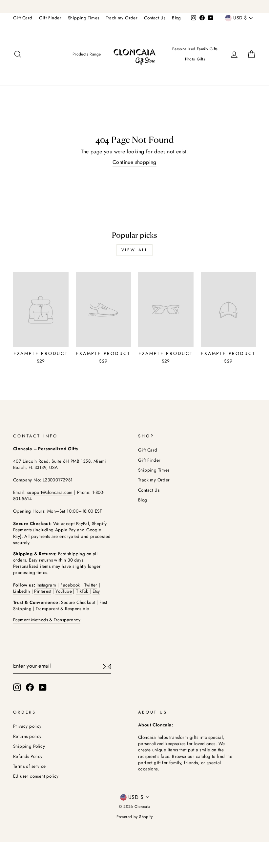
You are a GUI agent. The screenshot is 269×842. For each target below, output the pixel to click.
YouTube (63, 591)
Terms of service (29, 766)
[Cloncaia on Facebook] (30, 687)
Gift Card (22, 17)
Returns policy (27, 736)
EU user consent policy (36, 776)
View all (134, 250)
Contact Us (154, 17)
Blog (176, 17)
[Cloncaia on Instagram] (17, 687)
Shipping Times (83, 17)
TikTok (83, 591)
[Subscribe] (107, 666)
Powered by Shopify (134, 817)
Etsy (96, 591)
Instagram (46, 585)
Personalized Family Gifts (195, 49)
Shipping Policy (29, 746)
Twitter (90, 585)
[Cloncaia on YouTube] (43, 687)
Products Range (86, 54)
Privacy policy (27, 726)
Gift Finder (50, 17)
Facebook (70, 585)
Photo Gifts (195, 59)
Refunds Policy (28, 756)
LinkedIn (21, 591)
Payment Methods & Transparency (46, 619)
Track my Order (122, 17)
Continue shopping (134, 162)
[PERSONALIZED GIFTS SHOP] (134, 6)
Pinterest (42, 591)
